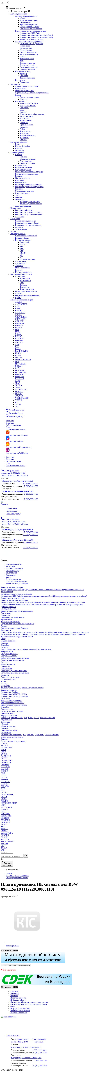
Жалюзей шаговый (27, 259)
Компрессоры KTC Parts (29, 33)
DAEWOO (19, 323)
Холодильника (21, 229)
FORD (17, 332)
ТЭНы (17, 195)
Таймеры (23, 285)
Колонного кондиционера (25, 221)
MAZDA (18, 357)
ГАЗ (16, 402)
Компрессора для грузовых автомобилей (36, 35)
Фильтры (19, 197)
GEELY (18, 334)
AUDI (17, 306)
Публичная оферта (13, 461)
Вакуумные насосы (28, 106)
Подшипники (25, 22)
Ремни (22, 56)
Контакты (10, 457)
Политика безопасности (15, 466)
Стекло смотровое (22, 193)
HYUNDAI (19, 338)
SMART (18, 387)
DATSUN (19, 325)
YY (21, 257)
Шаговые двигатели (23, 272)
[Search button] (25, 856)
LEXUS (18, 353)
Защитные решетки (23, 206)
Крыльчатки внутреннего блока (28, 225)
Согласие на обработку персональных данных (29, 1002)
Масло (22, 18)
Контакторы (25, 278)
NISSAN (18, 366)
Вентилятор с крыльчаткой (26, 236)
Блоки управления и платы (26, 291)
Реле (22, 283)
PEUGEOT (19, 370)
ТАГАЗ (18, 404)
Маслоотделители (22, 178)
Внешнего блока (22, 238)
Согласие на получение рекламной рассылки (28, 1004)
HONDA (18, 336)
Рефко (22, 129)
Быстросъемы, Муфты (29, 103)
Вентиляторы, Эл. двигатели (31, 44)
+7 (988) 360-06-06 (30, 494)
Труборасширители (28, 135)
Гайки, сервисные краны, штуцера (29, 172)
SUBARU (19, 392)
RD (21, 246)
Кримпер (23, 74)
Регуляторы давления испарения (28, 185)
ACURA (18, 302)
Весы (22, 110)
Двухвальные (20, 261)
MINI (17, 362)
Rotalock (23, 157)
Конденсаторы (26, 48)
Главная (9, 873)
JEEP (17, 345)
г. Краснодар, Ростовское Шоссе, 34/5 (17, 491)
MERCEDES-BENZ (23, 360)
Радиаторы (24, 82)
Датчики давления (27, 69)
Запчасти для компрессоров (26, 16)
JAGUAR (19, 342)
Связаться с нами (13, 1036)
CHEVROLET (21, 317)
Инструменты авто (22, 71)
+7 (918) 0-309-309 (30, 486)
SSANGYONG (21, 389)
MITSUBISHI (20, 364)
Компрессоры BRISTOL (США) (28, 212)
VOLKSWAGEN (22, 398)
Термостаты (25, 287)
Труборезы (24, 138)
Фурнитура (19, 199)
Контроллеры (25, 281)
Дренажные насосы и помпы (27, 86)
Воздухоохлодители (23, 170)
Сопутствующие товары (29, 97)
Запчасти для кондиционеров (17, 876)
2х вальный (24, 242)
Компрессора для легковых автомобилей (36, 37)
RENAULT (19, 379)
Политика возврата (18, 998)
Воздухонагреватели (23, 167)
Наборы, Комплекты (28, 52)
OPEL (17, 368)
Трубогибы (24, 133)
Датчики (18, 293)
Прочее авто (20, 80)
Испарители (25, 46)
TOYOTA (19, 396)
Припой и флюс (26, 125)
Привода (18, 148)
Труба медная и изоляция (30, 202)
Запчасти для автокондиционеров (28, 42)
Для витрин (20, 264)
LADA (18, 349)
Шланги (23, 140)
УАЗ (16, 407)
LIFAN (18, 355)
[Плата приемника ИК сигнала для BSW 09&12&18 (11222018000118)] (27, 942)
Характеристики (12, 946)
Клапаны (19, 176)
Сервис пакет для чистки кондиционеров (32, 93)
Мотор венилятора (22, 268)
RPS (21, 251)
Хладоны (23, 99)
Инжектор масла (26, 116)
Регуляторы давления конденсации (29, 187)
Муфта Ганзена (26, 121)
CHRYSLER (20, 319)
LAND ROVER (21, 351)
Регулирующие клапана (29, 27)
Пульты (18, 298)
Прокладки (19, 180)
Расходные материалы (29, 54)
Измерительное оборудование (32, 114)
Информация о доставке (20, 1008)
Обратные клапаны (28, 159)
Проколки (24, 127)
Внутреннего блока (23, 240)
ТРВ (21, 61)
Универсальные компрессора (31, 39)
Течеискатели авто (27, 78)
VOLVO (18, 400)
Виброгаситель (21, 165)
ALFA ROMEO (21, 304)
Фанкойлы (19, 150)
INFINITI (19, 340)
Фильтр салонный (27, 65)
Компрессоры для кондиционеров (29, 214)
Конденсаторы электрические (27, 296)
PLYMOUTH (20, 372)
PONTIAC (19, 374)
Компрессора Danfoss (23, 210)
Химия (18, 95)
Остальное (24, 123)
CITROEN (19, 321)
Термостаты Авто (27, 59)
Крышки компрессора (29, 24)
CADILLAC (20, 313)
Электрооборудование (29, 67)
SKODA (18, 385)
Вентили (18, 155)
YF (21, 255)
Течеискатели (25, 131)
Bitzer (17, 144)
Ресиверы (19, 189)
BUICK (18, 310)
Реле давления (26, 161)
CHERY (18, 315)
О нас (8, 463)
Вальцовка (24, 108)
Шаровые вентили (27, 163)
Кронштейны (20, 89)
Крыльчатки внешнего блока (27, 223)
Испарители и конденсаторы (26, 174)
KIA (17, 347)
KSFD (22, 244)
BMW (17, 308)
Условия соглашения (18, 1013)
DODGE (18, 328)
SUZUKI (18, 394)
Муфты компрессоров (29, 20)
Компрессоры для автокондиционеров (30, 31)
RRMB (22, 253)
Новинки (14, 996)
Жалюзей (19, 266)
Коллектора (24, 118)
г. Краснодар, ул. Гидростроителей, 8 (17, 481)
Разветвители (20, 182)
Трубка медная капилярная (31, 204)
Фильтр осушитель (27, 63)
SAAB (17, 381)
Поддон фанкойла (22, 146)
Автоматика (20, 276)
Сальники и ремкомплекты (31, 29)
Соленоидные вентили (24, 191)
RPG (22, 249)
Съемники (24, 76)
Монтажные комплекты (24, 91)
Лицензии (10, 459)
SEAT (17, 383)
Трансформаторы (27, 289)
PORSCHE (19, 377)
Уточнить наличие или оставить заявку (16, 965)
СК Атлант (19, 217)
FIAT (17, 330)
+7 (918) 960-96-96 (30, 499)
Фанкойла (19, 227)
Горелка (23, 112)
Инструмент (20, 101)
